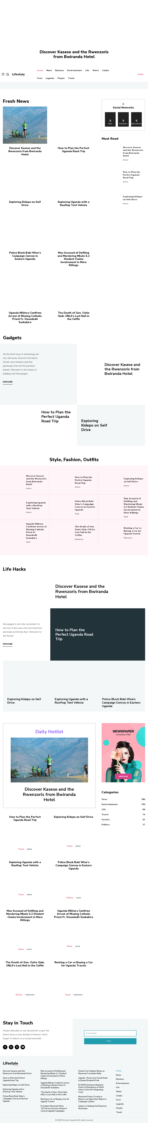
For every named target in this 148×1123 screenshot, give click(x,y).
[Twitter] (17, 1047)
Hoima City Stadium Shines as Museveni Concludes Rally (91, 1072)
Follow (123, 113)
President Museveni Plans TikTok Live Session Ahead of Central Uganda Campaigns (54, 1108)
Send (109, 1041)
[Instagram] (11, 1047)
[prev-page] (72, 549)
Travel (21, 849)
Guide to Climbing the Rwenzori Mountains (92, 1107)
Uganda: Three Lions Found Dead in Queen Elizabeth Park (92, 1079)
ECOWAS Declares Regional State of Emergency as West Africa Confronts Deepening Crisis (91, 1089)
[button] (7, 74)
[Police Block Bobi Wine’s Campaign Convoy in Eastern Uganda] (25, 229)
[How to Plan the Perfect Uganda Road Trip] (73, 125)
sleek (77, 514)
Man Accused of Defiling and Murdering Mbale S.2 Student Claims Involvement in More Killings (74, 259)
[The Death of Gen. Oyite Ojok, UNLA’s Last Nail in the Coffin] (73, 289)
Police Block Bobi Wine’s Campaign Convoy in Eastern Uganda (25, 256)
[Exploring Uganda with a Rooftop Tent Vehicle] (73, 179)
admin (125, 160)
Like (110, 113)
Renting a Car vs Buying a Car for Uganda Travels (132, 530)
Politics (69, 898)
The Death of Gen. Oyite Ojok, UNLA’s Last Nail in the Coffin (73, 316)
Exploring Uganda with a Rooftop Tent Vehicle (73, 203)
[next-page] (76, 549)
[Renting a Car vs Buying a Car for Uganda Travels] (111, 532)
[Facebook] (5, 1047)
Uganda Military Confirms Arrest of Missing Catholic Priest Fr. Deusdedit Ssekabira (25, 317)
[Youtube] (23, 1047)
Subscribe (136, 113)
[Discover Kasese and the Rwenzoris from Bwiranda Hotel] (74, 33)
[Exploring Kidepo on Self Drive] (25, 179)
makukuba (79, 539)
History (19, 995)
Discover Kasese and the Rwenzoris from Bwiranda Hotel (74, 54)
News (21, 949)
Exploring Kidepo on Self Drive (25, 203)
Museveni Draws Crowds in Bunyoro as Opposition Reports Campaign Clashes (92, 1099)
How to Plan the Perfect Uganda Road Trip (73, 149)
